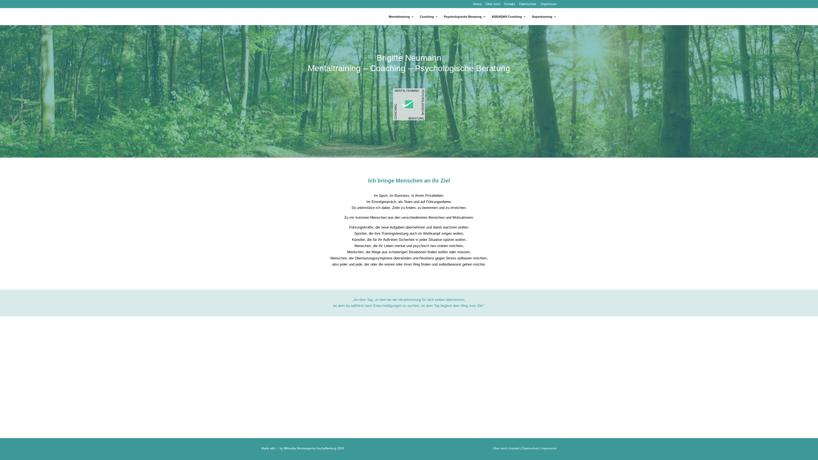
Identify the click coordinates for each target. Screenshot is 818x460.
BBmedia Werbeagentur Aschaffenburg (310, 448)
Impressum (549, 4)
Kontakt (509, 4)
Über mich (493, 4)
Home (477, 4)
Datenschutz (528, 4)
